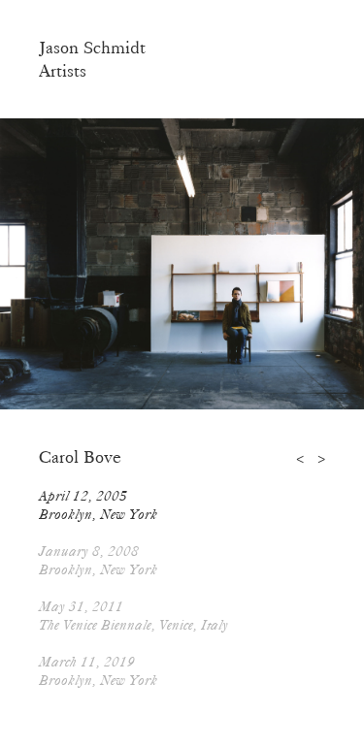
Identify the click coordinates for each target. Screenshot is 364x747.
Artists (62, 70)
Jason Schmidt (92, 47)
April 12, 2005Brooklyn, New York (98, 505)
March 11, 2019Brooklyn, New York (98, 671)
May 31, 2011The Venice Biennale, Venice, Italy (133, 615)
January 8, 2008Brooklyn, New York (98, 560)
